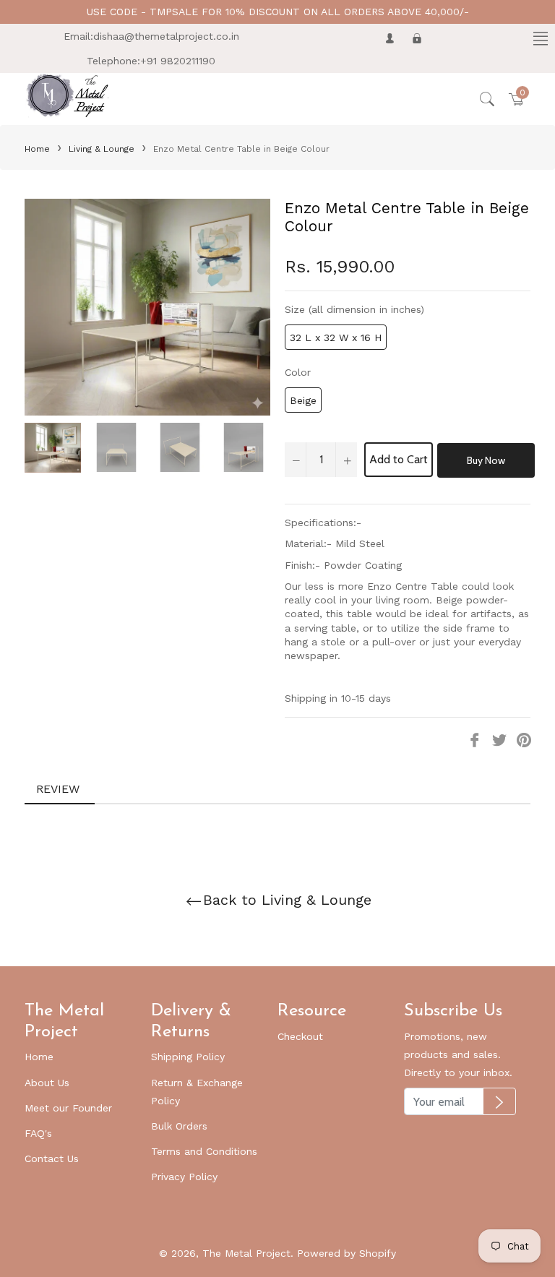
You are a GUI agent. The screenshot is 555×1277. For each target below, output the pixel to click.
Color (298, 372)
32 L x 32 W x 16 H (336, 337)
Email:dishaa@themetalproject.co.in (151, 36)
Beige (303, 400)
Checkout (300, 1036)
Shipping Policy (188, 1056)
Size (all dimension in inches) (354, 309)
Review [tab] (59, 789)
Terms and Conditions (204, 1151)
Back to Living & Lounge (287, 899)
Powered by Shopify (346, 1253)
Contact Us (52, 1158)
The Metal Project (246, 1253)
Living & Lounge (101, 149)
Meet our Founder (68, 1108)
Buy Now (486, 460)
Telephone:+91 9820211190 (151, 60)
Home (37, 149)
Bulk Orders (179, 1126)
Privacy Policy (184, 1176)
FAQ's (38, 1133)
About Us (47, 1082)
